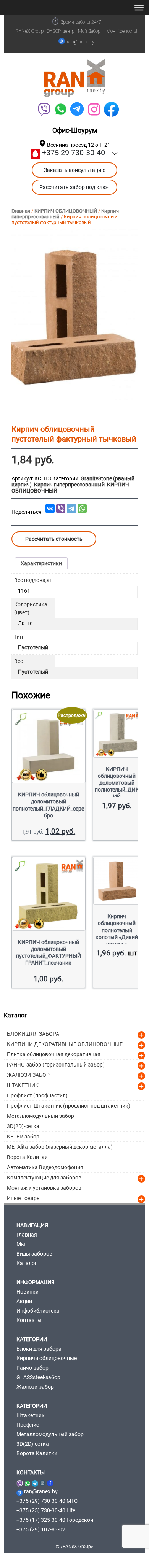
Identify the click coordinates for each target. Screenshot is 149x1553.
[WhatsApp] (60, 109)
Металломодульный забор (40, 1116)
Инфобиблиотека (38, 1311)
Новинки (27, 1292)
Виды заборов (34, 1254)
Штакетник (30, 1415)
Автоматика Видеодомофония (45, 1167)
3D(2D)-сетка (23, 1126)
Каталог (26, 1263)
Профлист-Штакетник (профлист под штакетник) (68, 1106)
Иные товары (24, 1198)
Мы (20, 1244)
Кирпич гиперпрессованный (69, 485)
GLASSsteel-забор (38, 1377)
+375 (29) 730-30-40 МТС (47, 1501)
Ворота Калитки (27, 1157)
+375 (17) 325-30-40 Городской (54, 1520)
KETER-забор (23, 1136)
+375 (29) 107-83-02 (40, 1529)
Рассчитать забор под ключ (74, 187)
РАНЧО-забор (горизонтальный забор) (56, 1065)
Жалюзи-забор (35, 1387)
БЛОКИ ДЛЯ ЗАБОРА (33, 1034)
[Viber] (43, 109)
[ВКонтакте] (50, 508)
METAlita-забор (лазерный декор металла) (60, 1147)
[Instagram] (42, 1482)
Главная (20, 211)
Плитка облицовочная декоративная (53, 1054)
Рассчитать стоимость (54, 539)
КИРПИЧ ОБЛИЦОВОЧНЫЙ (65, 211)
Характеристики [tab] (41, 563)
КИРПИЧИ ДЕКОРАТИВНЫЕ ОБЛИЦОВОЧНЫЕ (65, 1044)
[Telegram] (77, 109)
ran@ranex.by (80, 42)
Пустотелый (33, 647)
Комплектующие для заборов (44, 1178)
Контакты (29, 1320)
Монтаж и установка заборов (44, 1188)
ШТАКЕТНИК (23, 1085)
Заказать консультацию (74, 170)
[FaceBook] (111, 109)
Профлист (29, 1425)
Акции (24, 1301)
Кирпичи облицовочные (46, 1358)
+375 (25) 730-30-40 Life (45, 1510)
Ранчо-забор (32, 1368)
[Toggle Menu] (139, 7)
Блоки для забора (39, 1349)
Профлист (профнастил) (37, 1095)
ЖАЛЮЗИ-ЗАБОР (28, 1075)
